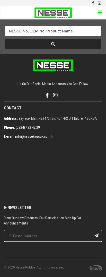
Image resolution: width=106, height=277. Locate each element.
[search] (53, 44)
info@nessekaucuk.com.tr (34, 136)
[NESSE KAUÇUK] (53, 172)
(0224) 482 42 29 (28, 127)
